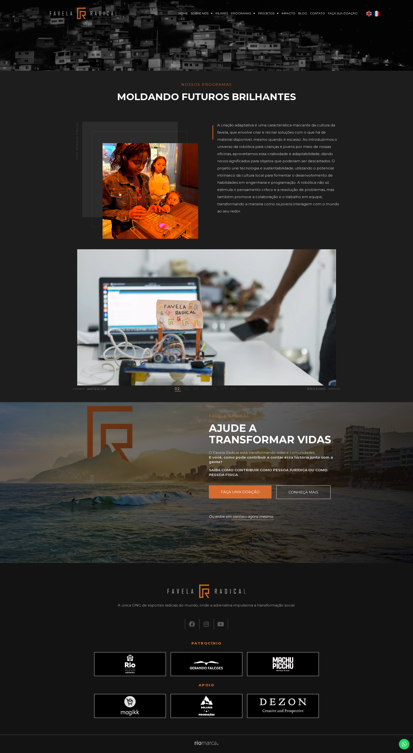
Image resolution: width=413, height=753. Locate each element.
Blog (302, 13)
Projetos (266, 13)
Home (183, 13)
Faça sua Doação (343, 13)
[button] (169, 388)
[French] (377, 13)
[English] (369, 13)
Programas (241, 13)
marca (206, 743)
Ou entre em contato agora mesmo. (241, 516)
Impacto (288, 13)
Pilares (222, 13)
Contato (317, 13)
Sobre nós (199, 13)
